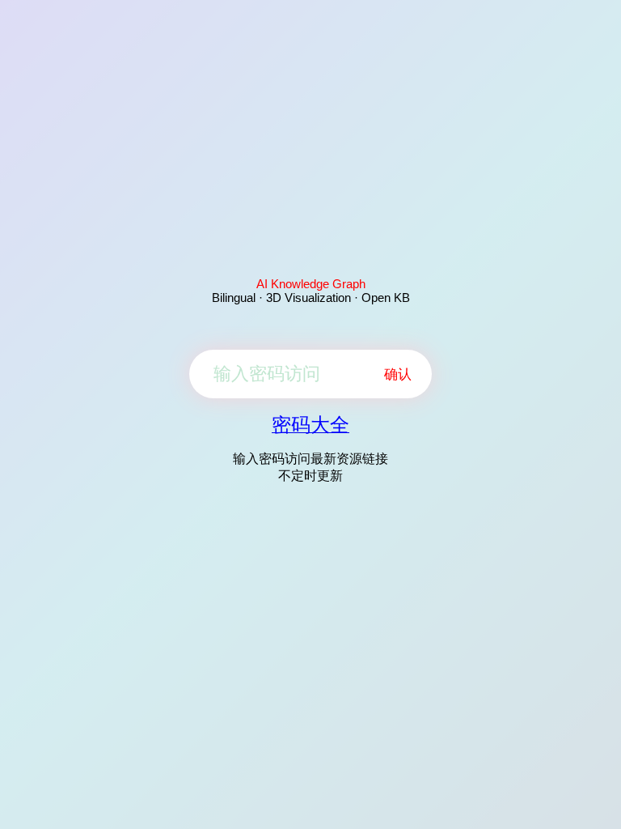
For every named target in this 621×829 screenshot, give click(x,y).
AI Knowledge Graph (310, 284)
